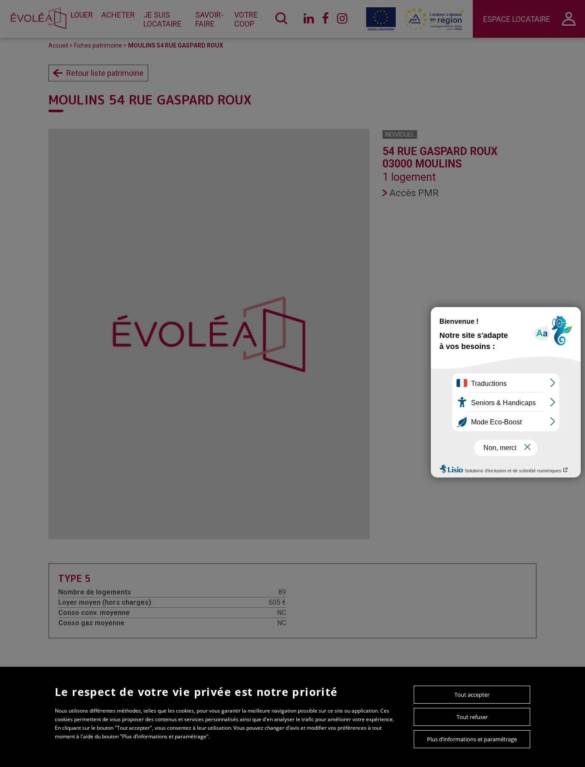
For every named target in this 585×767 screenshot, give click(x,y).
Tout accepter (471, 694)
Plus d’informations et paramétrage (472, 739)
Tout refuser (472, 717)
